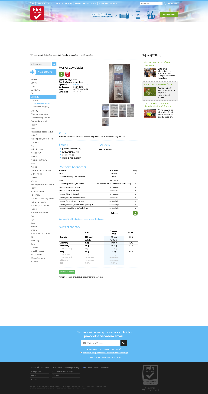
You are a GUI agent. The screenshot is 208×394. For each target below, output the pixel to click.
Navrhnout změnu (67, 272)
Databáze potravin (45, 3)
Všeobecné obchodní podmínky (65, 368)
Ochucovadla (36, 174)
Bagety (34, 83)
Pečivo (33, 188)
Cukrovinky (35, 90)
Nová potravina (45, 72)
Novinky (68, 3)
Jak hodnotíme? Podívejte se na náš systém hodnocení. (81, 219)
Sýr (32, 237)
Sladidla (34, 227)
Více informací (169, 15)
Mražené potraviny (39, 160)
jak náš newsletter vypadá (109, 357)
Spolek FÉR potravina (108, 3)
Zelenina (34, 262)
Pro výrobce (36, 371)
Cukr (33, 86)
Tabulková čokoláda (70, 55)
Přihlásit (174, 3)
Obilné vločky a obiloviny (41, 170)
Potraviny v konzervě (40, 205)
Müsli (33, 163)
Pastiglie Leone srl (80, 85)
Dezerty (34, 111)
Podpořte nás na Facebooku (97, 368)
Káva (33, 128)
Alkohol (34, 79)
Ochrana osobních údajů (62, 371)
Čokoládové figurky (41, 107)
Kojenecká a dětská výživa (42, 132)
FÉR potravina (36, 55)
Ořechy (34, 177)
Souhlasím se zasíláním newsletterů (105, 350)
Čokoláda (35, 97)
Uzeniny (34, 248)
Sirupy (33, 223)
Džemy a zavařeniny (39, 114)
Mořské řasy (36, 153)
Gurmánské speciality (40, 121)
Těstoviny (35, 241)
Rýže (33, 220)
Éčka (32, 3)
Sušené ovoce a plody (40, 233)
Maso (33, 146)
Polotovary (35, 195)
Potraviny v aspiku (38, 202)
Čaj (32, 93)
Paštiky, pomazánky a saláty (42, 184)
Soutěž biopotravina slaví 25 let (158, 84)
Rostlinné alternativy (39, 212)
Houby (33, 125)
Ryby (33, 216)
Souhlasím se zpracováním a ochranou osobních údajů (105, 353)
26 (61, 75)
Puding (33, 209)
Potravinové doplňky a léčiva (43, 199)
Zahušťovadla (36, 255)
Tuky (33, 244)
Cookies (55, 375)
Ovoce (34, 181)
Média (93, 3)
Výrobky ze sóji (37, 251)
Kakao (35, 101)
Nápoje (34, 167)
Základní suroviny (38, 258)
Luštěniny (35, 142)
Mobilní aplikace (81, 3)
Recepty (59, 3)
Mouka (33, 156)
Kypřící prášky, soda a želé (42, 139)
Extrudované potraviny (40, 118)
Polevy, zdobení (37, 191)
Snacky (34, 230)
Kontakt (34, 379)
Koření (33, 135)
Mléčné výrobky (37, 149)
